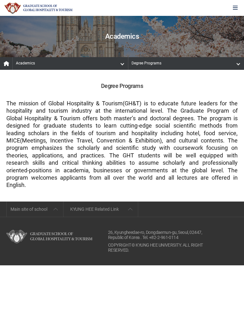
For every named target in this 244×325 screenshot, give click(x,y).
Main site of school (28, 209)
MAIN (6, 63)
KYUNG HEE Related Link (94, 209)
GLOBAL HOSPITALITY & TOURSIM (38, 8)
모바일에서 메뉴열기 (235, 8)
